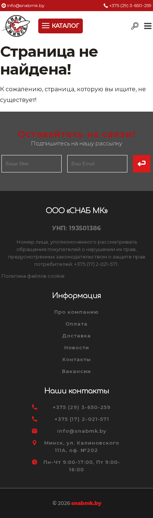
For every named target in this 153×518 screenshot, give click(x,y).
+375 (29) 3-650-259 (130, 5)
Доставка (76, 336)
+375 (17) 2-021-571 (82, 419)
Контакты (76, 359)
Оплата (76, 324)
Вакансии (76, 371)
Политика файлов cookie (33, 276)
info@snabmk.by (26, 5)
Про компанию (76, 312)
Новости (76, 347)
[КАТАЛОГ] (46, 24)
